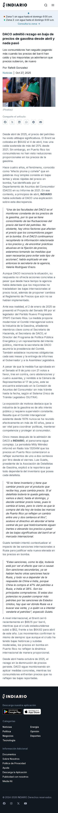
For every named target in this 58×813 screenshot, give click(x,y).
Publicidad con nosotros (15, 776)
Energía (34, 727)
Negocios (8, 735)
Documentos (9, 754)
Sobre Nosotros (11, 758)
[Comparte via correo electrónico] (40, 122)
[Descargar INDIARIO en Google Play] (12, 712)
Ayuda (6, 767)
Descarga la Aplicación (15, 772)
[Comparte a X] (12, 122)
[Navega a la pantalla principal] (15, 5)
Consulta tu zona (27, 23)
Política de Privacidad (14, 763)
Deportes (35, 735)
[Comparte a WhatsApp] (26, 122)
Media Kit (7, 781)
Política (7, 731)
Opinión (34, 731)
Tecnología (9, 740)
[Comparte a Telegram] (33, 122)
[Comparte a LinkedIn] (19, 122)
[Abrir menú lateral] (53, 5)
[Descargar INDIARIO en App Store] (32, 712)
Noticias (7, 727)
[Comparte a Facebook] (5, 122)
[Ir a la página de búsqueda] (46, 5)
